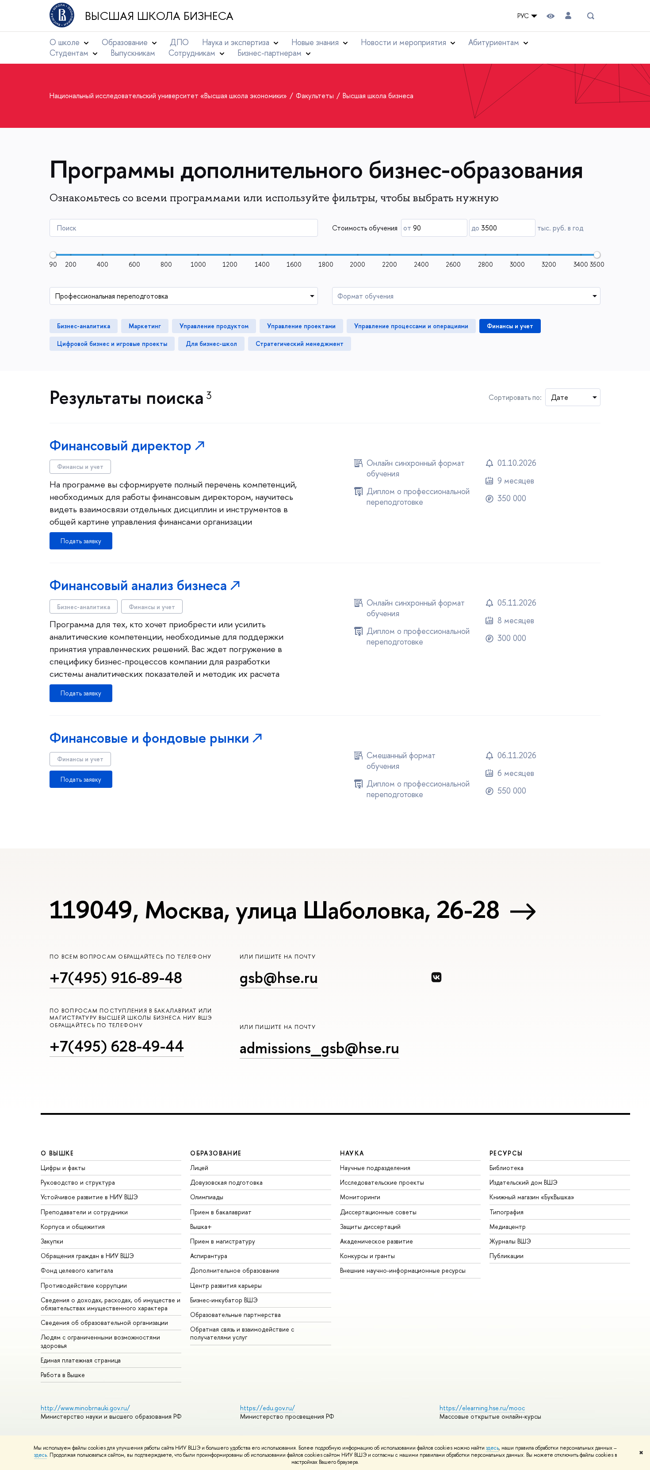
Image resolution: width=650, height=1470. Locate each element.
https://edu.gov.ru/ (267, 1408)
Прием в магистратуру (222, 1241)
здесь (492, 1447)
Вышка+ (201, 1226)
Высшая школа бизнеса (159, 16)
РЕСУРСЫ (506, 1153)
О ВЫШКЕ (57, 1153)
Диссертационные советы (378, 1212)
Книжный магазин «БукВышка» (531, 1197)
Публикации (506, 1255)
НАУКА (352, 1153)
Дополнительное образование (234, 1270)
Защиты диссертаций (370, 1226)
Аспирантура (208, 1255)
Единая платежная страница (81, 1360)
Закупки (52, 1241)
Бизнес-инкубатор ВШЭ (224, 1300)
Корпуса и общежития (73, 1226)
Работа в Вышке (63, 1374)
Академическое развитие (376, 1241)
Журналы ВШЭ (510, 1241)
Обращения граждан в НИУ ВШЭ (87, 1255)
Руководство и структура (78, 1182)
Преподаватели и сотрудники (84, 1212)
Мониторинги (360, 1197)
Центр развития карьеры (226, 1285)
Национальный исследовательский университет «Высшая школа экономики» (169, 95)
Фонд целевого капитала (77, 1270)
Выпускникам (133, 52)
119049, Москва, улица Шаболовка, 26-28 (274, 909)
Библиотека (506, 1167)
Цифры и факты (63, 1167)
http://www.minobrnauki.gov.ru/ (85, 1408)
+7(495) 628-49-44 (117, 1046)
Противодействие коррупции (84, 1285)
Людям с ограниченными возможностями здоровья (100, 1341)
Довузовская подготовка (226, 1182)
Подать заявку (81, 541)
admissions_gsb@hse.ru (319, 1047)
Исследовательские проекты (382, 1182)
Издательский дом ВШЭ (523, 1182)
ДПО (179, 42)
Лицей (199, 1167)
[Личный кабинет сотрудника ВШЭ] (568, 16)
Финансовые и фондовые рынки (149, 737)
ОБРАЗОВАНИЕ (215, 1153)
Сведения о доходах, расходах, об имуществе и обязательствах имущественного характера (110, 1304)
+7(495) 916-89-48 (116, 977)
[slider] (53, 255)
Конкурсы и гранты (367, 1255)
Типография (506, 1212)
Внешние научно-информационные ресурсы (403, 1270)
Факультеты (316, 95)
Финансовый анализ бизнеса (138, 585)
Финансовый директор (120, 445)
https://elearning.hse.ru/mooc (482, 1408)
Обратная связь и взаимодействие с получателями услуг (242, 1333)
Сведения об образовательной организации (104, 1322)
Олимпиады (206, 1197)
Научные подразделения (375, 1167)
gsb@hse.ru (279, 977)
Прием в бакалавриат (221, 1212)
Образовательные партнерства (235, 1314)
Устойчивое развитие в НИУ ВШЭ (89, 1197)
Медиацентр (507, 1226)
